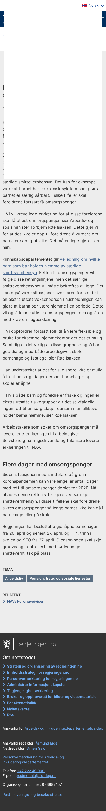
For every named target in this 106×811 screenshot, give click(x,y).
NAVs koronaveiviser (25, 601)
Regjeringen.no (36, 644)
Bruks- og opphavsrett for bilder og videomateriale (51, 696)
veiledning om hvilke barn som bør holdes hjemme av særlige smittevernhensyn (51, 266)
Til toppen (53, 625)
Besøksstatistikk (21, 703)
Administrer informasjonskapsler (36, 684)
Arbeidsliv (14, 578)
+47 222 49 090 (31, 771)
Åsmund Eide (46, 743)
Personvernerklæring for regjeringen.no (42, 678)
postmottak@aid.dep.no (36, 775)
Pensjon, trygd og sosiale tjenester (60, 578)
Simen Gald (36, 748)
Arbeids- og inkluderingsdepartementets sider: (64, 728)
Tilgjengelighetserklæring (30, 690)
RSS (10, 715)
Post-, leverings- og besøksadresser (33, 794)
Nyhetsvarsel (18, 709)
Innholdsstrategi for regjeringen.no (38, 672)
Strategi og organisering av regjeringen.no (44, 666)
